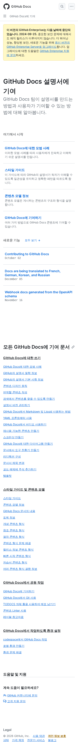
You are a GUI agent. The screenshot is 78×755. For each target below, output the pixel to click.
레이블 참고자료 (13, 617)
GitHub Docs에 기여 (22, 16)
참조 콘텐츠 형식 (13, 530)
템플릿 (7, 475)
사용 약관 (39, 736)
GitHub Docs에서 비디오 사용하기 (24, 424)
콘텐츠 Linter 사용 (14, 610)
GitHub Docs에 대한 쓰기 (22, 358)
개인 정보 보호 (57, 736)
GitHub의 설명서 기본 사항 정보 (23, 379)
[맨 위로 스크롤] (69, 746)
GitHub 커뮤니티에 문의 (22, 695)
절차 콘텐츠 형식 (13, 536)
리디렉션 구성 (12, 456)
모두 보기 (31, 240)
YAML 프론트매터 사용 (17, 418)
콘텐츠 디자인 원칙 (15, 386)
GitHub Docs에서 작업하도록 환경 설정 (32, 631)
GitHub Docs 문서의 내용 (19, 511)
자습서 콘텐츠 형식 (15, 562)
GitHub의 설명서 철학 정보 (20, 373)
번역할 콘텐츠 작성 (15, 392)
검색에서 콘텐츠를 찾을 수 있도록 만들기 (29, 398)
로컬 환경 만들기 (13, 645)
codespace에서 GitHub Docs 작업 (25, 639)
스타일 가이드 (12, 498)
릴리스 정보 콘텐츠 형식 (18, 549)
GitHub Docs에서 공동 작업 (23, 582)
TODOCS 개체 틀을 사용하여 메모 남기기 (29, 604)
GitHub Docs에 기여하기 (18, 591)
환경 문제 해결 (12, 652)
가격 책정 (18, 740)
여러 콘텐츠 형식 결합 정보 (20, 568)
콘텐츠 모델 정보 (13, 504)
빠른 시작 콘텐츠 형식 (17, 556)
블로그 (52, 740)
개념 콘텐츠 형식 (13, 524)
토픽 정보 (9, 517)
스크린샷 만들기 (13, 437)
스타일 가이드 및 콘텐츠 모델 (24, 489)
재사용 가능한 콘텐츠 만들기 (21, 430)
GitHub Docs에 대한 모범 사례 (22, 366)
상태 (6, 740)
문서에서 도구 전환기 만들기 (21, 450)
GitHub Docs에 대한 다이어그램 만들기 (28, 443)
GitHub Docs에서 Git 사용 (19, 597)
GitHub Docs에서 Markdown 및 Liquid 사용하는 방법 (37, 411)
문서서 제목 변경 (13, 463)
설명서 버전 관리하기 (16, 405)
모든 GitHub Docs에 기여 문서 (36, 347)
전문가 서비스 (36, 740)
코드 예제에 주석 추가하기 (19, 469)
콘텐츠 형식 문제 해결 (17, 543)
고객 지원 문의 (16, 701)
